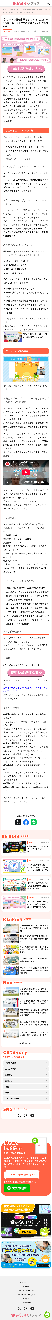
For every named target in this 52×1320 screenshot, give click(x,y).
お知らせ (12, 9)
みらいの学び (10, 1069)
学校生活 (8, 1093)
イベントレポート (12, 1099)
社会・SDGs (10, 1087)
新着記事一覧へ (26, 1043)
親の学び (8, 1075)
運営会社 (26, 1286)
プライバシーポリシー (26, 1291)
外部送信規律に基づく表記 (26, 1295)
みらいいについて (26, 1282)
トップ (3, 9)
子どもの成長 (10, 1063)
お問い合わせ (26, 1303)
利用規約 (26, 1299)
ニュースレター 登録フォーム (22, 1175)
